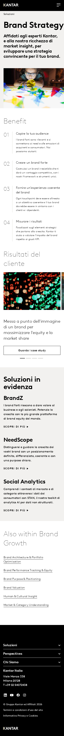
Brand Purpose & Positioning (22, 579)
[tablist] (32, 680)
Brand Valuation (14, 587)
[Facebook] (18, 696)
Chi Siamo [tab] (11, 662)
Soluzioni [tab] (10, 645)
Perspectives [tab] (12, 654)
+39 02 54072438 (16, 685)
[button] (22, 358)
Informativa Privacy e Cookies (20, 716)
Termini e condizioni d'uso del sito (23, 710)
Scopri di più (14, 427)
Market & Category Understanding (26, 605)
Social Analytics (24, 482)
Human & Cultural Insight (20, 596)
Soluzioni (9, 14)
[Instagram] (24, 696)
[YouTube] (5, 696)
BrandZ (13, 398)
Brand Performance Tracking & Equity (28, 570)
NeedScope (18, 440)
